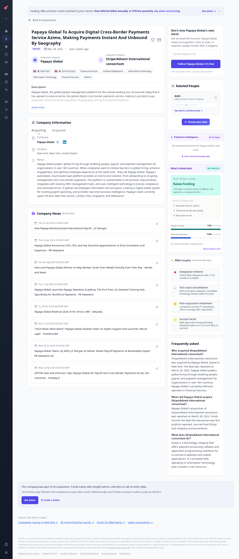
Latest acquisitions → (140, 522)
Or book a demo (50, 500)
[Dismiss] (219, 11)
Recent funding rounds (28, 553)
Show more (38, 107)
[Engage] (6, 101)
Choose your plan (197, 122)
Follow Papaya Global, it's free (196, 64)
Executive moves (109, 553)
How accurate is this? (212, 248)
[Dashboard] (6, 31)
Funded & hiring (49, 553)
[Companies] (6, 46)
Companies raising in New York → (38, 522)
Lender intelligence (69, 553)
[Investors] (6, 62)
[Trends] (6, 109)
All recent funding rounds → (77, 522)
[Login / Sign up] (6, 552)
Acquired (58, 130)
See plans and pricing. (167, 11)
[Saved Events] (6, 82)
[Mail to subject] (159, 40)
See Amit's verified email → (188, 110)
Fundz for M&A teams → (111, 522)
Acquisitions (124, 553)
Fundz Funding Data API (119, 547)
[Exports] (6, 117)
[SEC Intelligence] (6, 54)
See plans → (209, 11)
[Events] (6, 39)
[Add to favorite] (153, 40)
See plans (30, 500)
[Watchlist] (6, 74)
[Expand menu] (6, 18)
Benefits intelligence (89, 553)
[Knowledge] (6, 544)
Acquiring (38, 130)
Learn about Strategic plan (197, 156)
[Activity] (6, 89)
